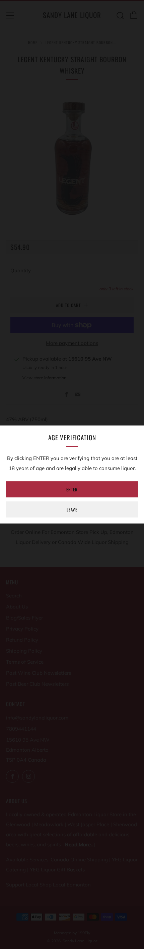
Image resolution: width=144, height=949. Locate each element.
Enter (72, 489)
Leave (72, 509)
